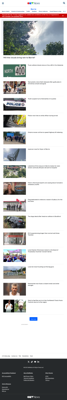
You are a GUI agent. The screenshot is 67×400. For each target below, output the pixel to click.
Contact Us (14, 356)
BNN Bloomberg (49, 378)
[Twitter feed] (29, 362)
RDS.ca (4, 391)
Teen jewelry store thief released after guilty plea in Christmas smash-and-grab (44, 82)
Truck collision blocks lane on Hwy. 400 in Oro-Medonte (45, 65)
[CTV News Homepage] (33, 3)
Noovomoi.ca (5, 389)
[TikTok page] (32, 362)
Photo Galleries (43, 11)
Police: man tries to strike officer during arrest (43, 115)
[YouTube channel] (35, 362)
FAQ (20, 356)
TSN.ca (47, 380)
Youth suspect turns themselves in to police (42, 99)
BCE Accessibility (6, 376)
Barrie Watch (5, 11)
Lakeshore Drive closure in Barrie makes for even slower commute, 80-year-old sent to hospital (44, 166)
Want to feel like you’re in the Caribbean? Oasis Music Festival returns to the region (45, 301)
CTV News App (6, 356)
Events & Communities (17, 11)
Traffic (28, 11)
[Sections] (3, 3)
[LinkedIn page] (38, 362)
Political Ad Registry (29, 380)
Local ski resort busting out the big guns (41, 267)
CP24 (46, 376)
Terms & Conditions (29, 378)
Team (31, 356)
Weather (34, 11)
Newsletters (25, 356)
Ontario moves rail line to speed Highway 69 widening (45, 132)
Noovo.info (5, 387)
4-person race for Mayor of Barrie (39, 149)
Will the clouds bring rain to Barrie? (19, 58)
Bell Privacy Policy (28, 376)
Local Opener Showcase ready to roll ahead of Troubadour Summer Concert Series (43, 251)
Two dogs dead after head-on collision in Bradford (44, 216)
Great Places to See (55, 11)
